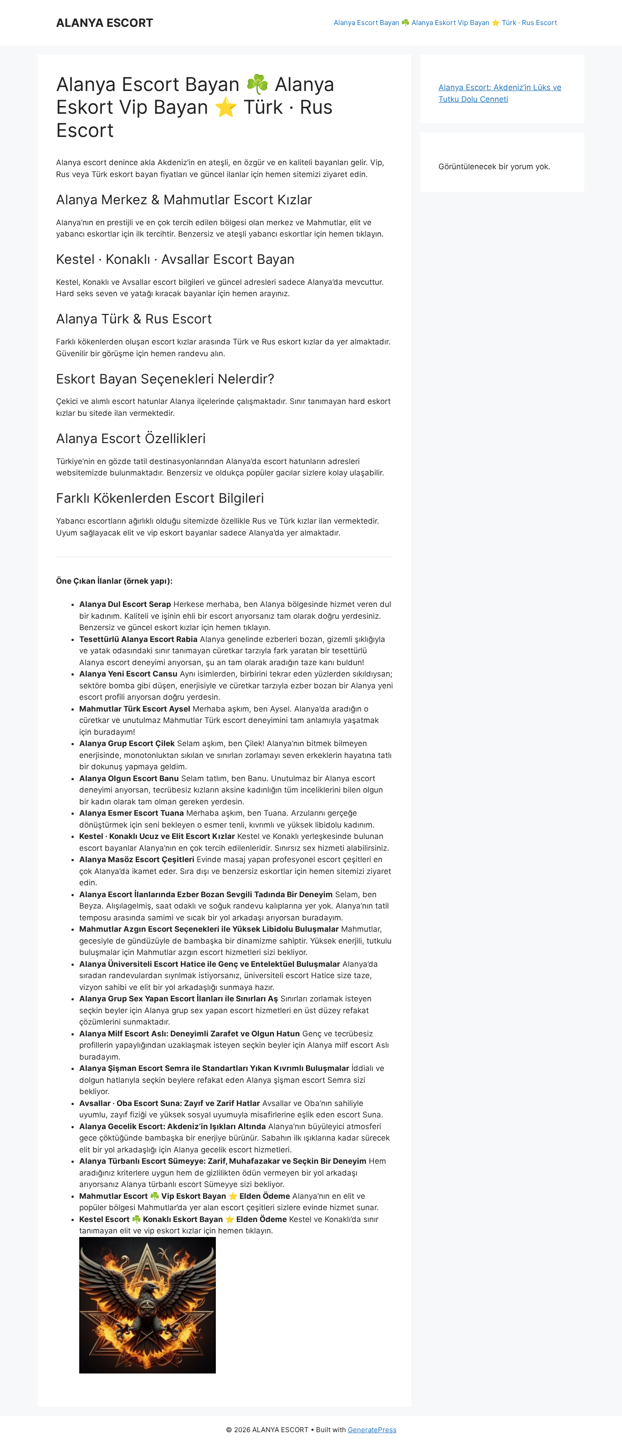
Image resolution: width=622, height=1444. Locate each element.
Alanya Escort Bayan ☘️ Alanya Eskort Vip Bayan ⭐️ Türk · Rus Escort (445, 22)
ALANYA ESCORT (104, 23)
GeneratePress (372, 1429)
